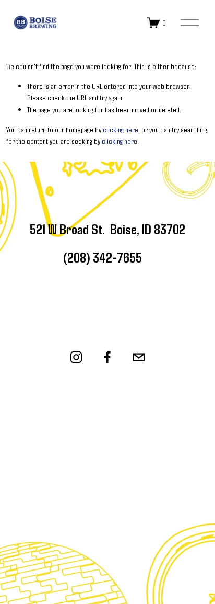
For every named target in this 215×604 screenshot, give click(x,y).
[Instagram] (76, 357)
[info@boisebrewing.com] (138, 357)
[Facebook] (107, 357)
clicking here (120, 129)
